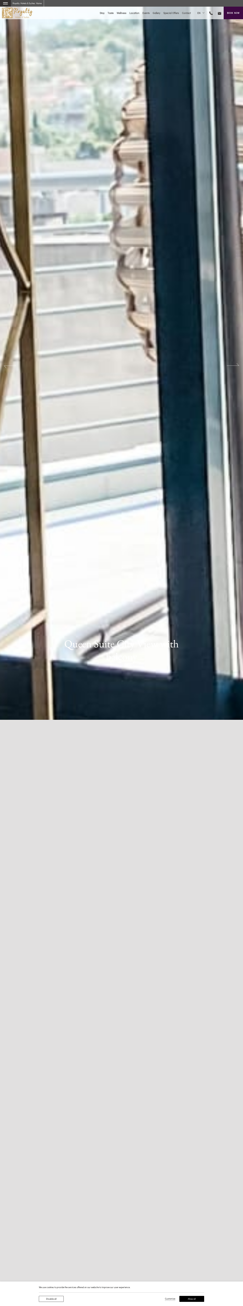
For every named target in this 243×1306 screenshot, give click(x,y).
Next (233, 365)
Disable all (51, 1298)
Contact (186, 13)
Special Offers (171, 13)
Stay (102, 13)
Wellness (121, 13)
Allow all (192, 1298)
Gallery (156, 13)
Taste (111, 13)
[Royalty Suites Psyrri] (17, 12)
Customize (170, 1298)
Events (146, 13)
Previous (10, 365)
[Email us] (218, 13)
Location (134, 13)
